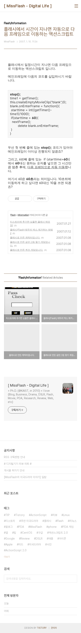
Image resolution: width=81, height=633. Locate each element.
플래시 (47, 520)
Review (25, 538)
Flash (13, 214)
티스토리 (10, 520)
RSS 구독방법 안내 (14, 457)
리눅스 (72, 520)
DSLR (39, 538)
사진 (49, 544)
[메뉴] (76, 6)
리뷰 (54, 515)
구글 (40, 532)
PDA (21, 526)
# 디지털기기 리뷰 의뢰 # (17, 463)
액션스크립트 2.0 (58, 532)
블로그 (9, 526)
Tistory (20, 515)
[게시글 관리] (27, 199)
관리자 (54, 628)
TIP (8, 515)
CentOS (27, 532)
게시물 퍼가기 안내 (14, 470)
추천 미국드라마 (29, 520)
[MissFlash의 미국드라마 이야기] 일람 (25, 477)
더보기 (7, 556)
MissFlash (36, 526)
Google (10, 538)
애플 (50, 538)
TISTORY (42, 628)
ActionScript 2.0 (16, 550)
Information (23, 214)
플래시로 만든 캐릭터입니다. (25, 237)
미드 (20, 544)
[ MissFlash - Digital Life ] (28, 6)
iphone (52, 526)
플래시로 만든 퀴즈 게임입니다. (26, 249)
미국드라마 (35, 544)
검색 (73, 578)
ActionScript (38, 515)
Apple (9, 544)
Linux (66, 515)
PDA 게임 (68, 526)
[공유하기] (22, 199)
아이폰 (62, 538)
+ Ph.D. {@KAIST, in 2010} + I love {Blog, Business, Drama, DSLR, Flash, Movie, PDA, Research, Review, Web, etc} (31, 396)
